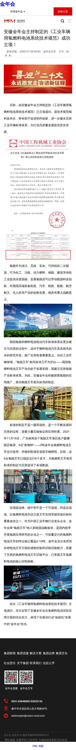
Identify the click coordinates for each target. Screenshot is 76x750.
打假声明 (32, 739)
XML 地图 (38, 745)
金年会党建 (11, 688)
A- (10, 55)
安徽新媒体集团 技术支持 (53, 739)
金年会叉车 (26, 688)
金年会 (7, 3)
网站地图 (10, 739)
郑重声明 (21, 739)
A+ (67, 51)
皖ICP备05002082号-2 (36, 735)
